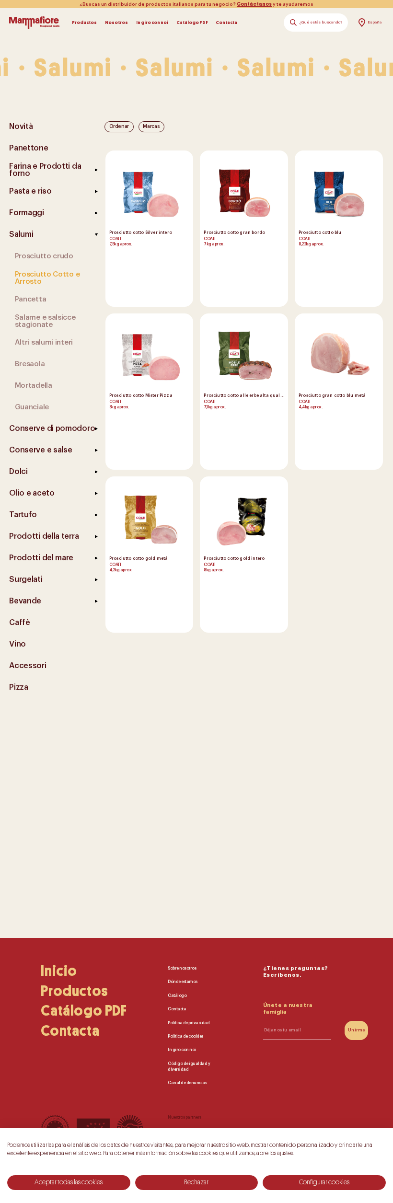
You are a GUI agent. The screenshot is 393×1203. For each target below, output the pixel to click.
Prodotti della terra (44, 536)
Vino (17, 644)
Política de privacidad (188, 1023)
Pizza (18, 687)
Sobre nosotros (182, 968)
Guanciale (32, 407)
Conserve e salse (40, 450)
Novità (21, 126)
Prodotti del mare (41, 558)
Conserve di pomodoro (52, 428)
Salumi (21, 234)
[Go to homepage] (34, 22)
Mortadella (33, 385)
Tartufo (23, 515)
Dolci (18, 471)
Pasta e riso (30, 191)
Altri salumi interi (44, 342)
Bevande (25, 601)
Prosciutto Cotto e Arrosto (47, 278)
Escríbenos (281, 975)
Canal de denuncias (187, 1083)
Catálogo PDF (192, 22)
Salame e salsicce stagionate (45, 321)
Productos (84, 22)
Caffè (19, 622)
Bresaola (30, 364)
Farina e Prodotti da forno (45, 169)
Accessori (27, 666)
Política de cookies (185, 1036)
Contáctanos (254, 4)
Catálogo (177, 996)
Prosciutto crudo (44, 256)
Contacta (226, 22)
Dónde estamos (182, 982)
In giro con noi (152, 22)
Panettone (28, 148)
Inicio (59, 971)
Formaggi (26, 213)
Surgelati (25, 579)
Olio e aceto (31, 493)
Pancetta (30, 299)
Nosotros (116, 22)
